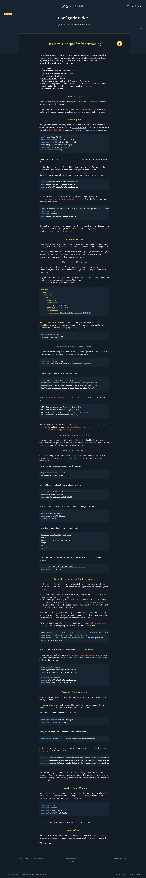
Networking (47, 76)
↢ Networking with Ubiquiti (31, 859)
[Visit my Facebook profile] (135, 6)
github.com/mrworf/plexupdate (69, 443)
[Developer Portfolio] (73, 6)
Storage (45, 73)
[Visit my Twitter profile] (132, 6)
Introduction (47, 68)
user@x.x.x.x (52, 650)
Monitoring (46, 89)
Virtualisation (47, 71)
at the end (88, 112)
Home (118, 874)
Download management (52, 81)
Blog (124, 874)
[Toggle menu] (6, 6)
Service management (51, 84)
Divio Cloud (24, 874)
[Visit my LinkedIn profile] (139, 6)
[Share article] (119, 43)
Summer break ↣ (118, 859)
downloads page (79, 127)
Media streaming (49, 78)
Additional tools (49, 86)
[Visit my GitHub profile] (128, 6)
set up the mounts (66, 257)
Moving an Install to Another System (92, 587)
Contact (138, 874)
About (131, 874)
